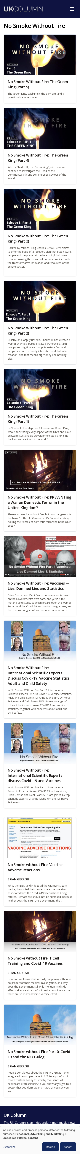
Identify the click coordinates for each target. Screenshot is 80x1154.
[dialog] (40, 1140)
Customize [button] (9, 1146)
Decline (50, 1146)
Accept (68, 1146)
